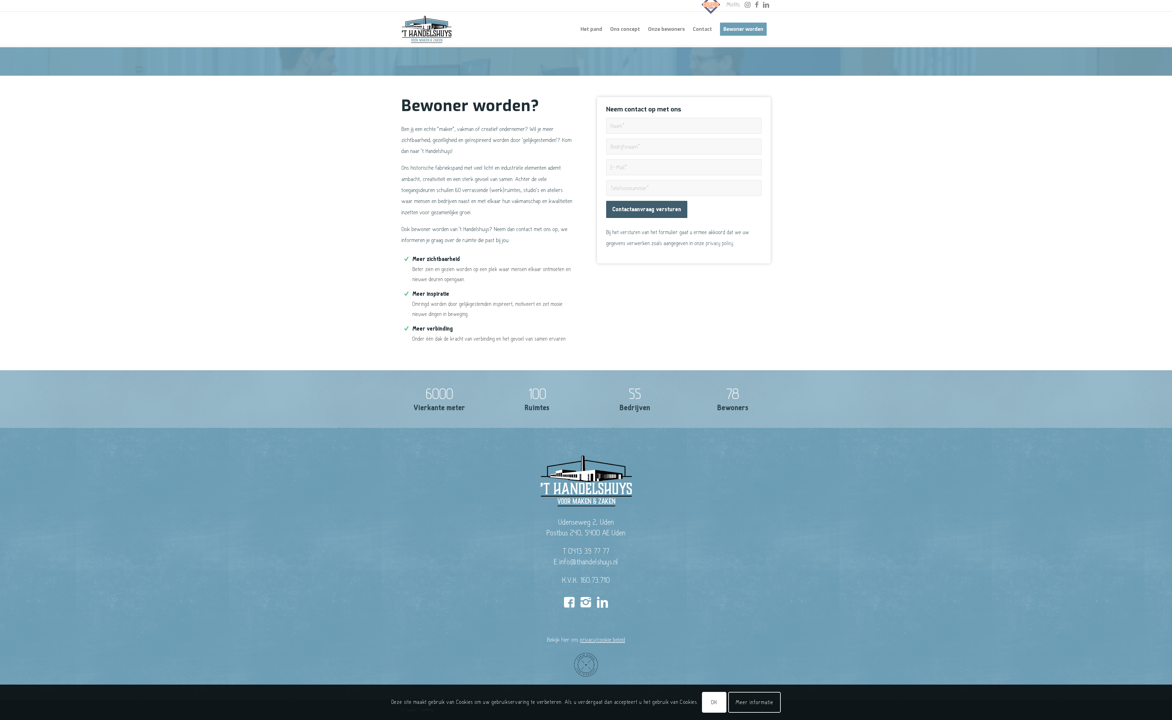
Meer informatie (754, 702)
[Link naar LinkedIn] (766, 4)
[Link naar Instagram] (747, 4)
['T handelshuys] (426, 29)
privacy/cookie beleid (602, 639)
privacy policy (719, 243)
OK (714, 702)
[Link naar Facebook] (756, 4)
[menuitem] (711, 8)
